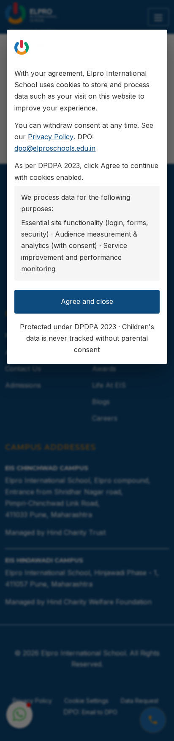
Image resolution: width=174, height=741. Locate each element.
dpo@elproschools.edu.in (54, 148)
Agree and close (87, 301)
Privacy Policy (50, 136)
